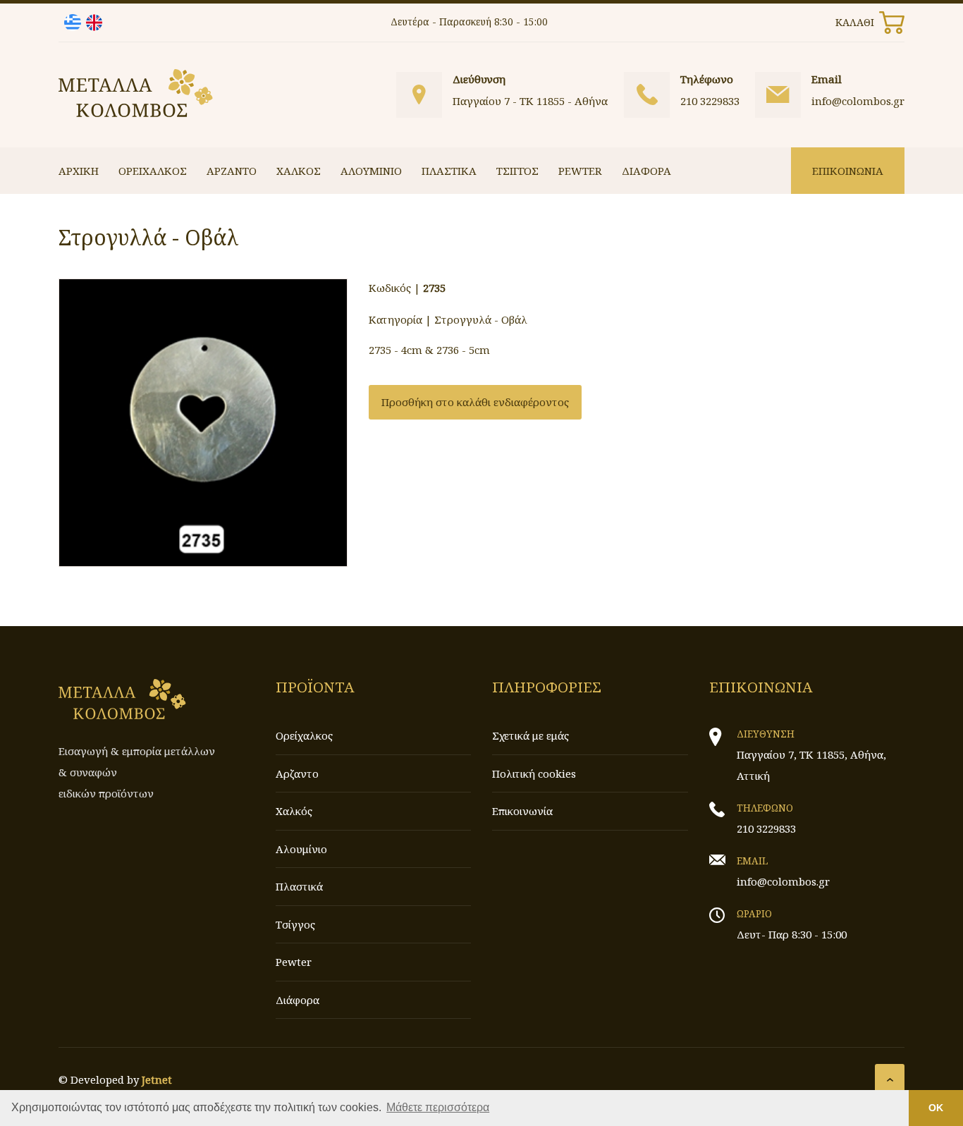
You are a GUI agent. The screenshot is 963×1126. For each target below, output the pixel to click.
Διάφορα (297, 1000)
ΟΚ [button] (935, 1107)
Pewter (294, 962)
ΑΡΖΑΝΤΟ (232, 171)
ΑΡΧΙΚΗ (79, 171)
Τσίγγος (295, 924)
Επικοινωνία (522, 811)
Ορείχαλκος (304, 735)
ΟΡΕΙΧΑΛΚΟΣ (152, 171)
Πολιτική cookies (534, 773)
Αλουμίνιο (301, 849)
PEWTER (580, 171)
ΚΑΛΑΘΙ (854, 22)
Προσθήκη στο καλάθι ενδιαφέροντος (475, 402)
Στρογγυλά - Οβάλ (480, 319)
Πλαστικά (299, 886)
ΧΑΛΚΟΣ (298, 171)
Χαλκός (294, 811)
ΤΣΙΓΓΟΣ (517, 171)
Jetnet (157, 1079)
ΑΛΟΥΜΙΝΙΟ (371, 171)
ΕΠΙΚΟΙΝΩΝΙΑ (847, 171)
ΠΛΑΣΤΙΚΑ (449, 171)
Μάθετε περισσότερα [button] (437, 1107)
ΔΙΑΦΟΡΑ (646, 171)
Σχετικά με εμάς (530, 735)
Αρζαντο (297, 773)
